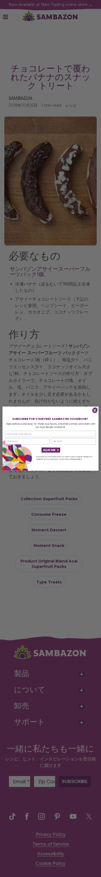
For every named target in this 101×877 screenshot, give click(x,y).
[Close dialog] (95, 409)
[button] (50, 450)
